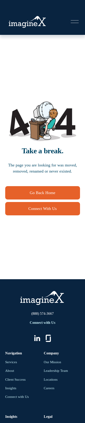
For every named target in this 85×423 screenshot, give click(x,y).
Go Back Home (42, 192)
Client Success (15, 379)
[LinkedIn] (37, 338)
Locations (51, 379)
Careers (49, 388)
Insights (10, 388)
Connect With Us (42, 208)
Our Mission (52, 362)
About (9, 371)
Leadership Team (56, 371)
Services (11, 362)
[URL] (48, 338)
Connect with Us (17, 397)
